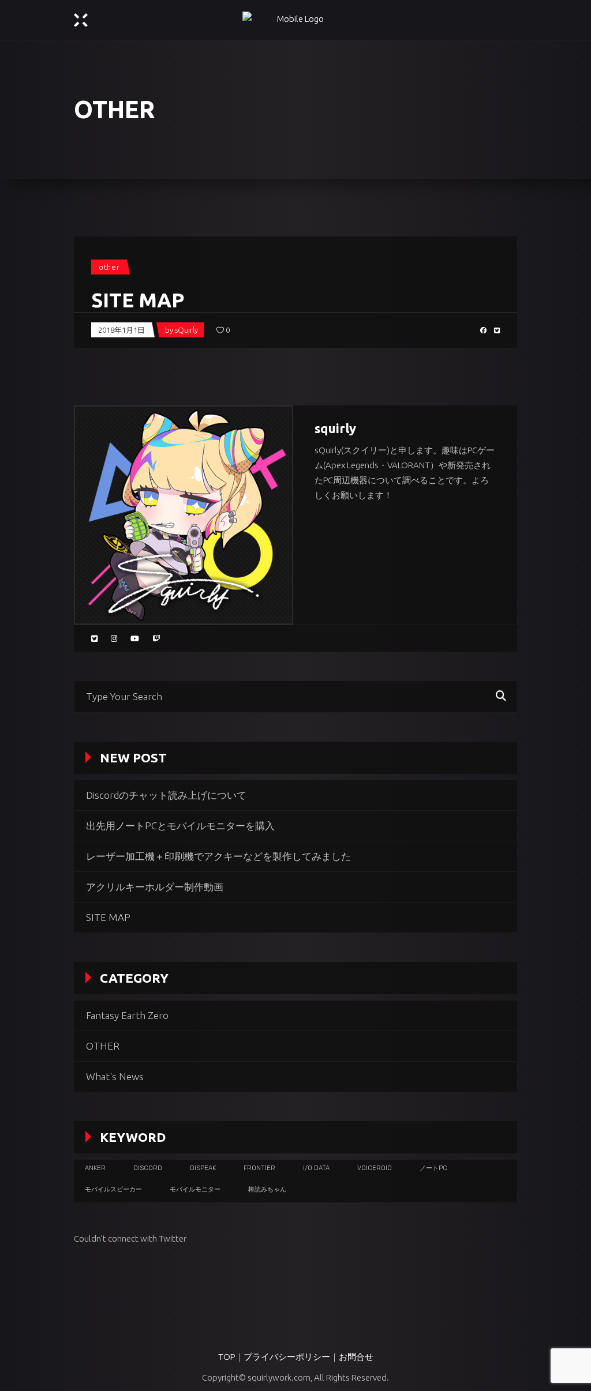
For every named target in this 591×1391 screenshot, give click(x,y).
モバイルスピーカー (113, 1189)
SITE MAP (138, 299)
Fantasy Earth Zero (127, 1015)
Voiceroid (374, 1168)
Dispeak (203, 1168)
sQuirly (186, 330)
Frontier (259, 1168)
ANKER (95, 1168)
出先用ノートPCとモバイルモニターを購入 (180, 825)
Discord (147, 1168)
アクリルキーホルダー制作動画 (154, 886)
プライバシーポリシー (287, 1357)
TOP (226, 1357)
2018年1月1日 (121, 330)
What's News (115, 1076)
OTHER (109, 267)
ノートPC (433, 1168)
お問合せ (356, 1357)
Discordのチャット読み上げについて (166, 795)
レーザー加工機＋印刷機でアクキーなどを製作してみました (218, 856)
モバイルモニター (195, 1189)
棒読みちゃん (267, 1189)
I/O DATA (316, 1168)
